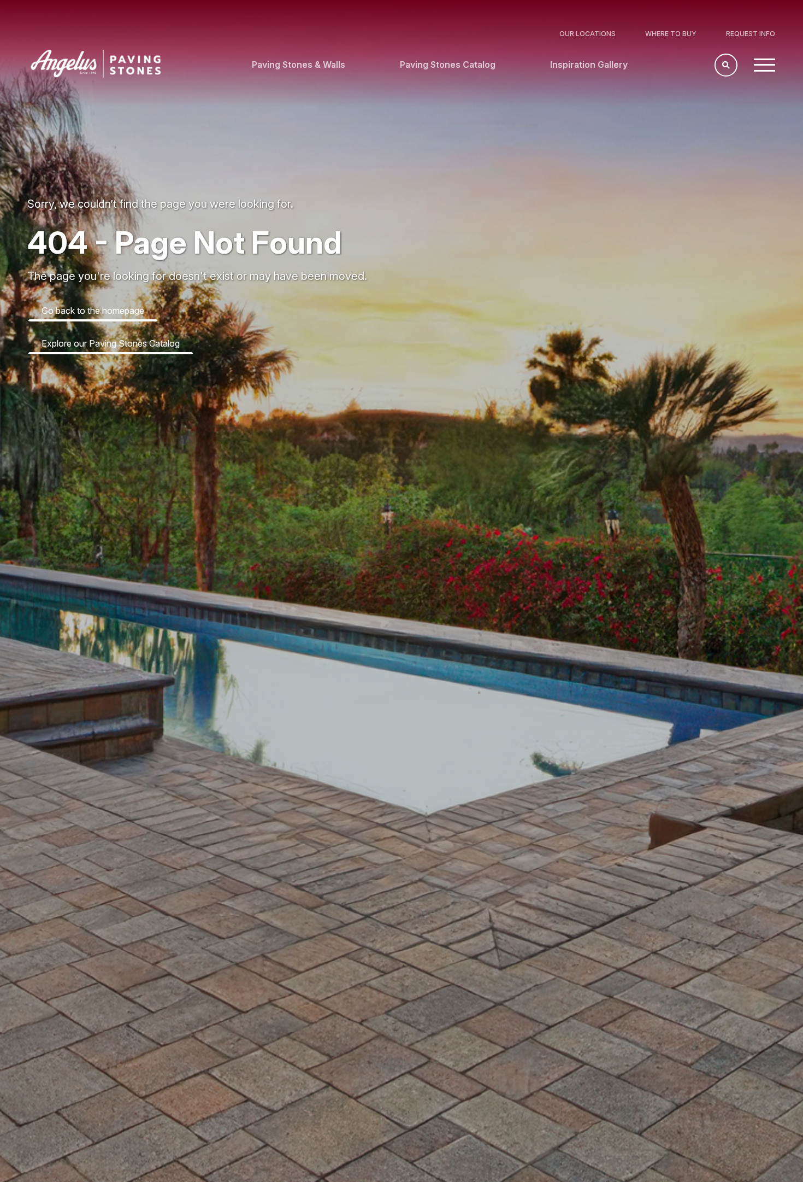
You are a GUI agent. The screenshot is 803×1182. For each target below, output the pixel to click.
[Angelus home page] (96, 74)
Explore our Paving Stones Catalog (111, 343)
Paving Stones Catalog (447, 64)
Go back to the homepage (93, 310)
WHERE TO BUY (670, 34)
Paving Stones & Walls (298, 64)
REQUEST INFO (750, 34)
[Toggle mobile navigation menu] (764, 65)
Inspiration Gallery (589, 64)
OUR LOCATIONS (587, 34)
